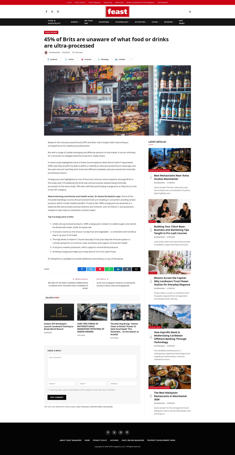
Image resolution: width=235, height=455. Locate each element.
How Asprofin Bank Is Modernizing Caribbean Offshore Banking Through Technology (170, 337)
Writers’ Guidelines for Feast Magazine (140, 2)
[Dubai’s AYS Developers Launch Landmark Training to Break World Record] (59, 312)
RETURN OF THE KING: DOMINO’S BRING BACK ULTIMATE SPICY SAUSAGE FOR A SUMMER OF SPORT (68, 285)
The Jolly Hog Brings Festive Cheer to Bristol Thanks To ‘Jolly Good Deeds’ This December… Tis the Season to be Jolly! (125, 329)
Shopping (104, 22)
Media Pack (119, 2)
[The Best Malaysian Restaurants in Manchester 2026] (169, 377)
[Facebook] (35, 148)
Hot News (182, 21)
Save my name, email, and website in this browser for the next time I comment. (83, 390)
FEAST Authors (80, 2)
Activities (140, 22)
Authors (114, 440)
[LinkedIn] (35, 161)
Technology (121, 22)
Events (74, 22)
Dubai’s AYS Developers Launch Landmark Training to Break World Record (58, 326)
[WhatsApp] (35, 167)
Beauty (152, 221)
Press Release (51, 32)
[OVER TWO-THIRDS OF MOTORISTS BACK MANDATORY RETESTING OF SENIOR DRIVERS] (92, 312)
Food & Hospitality (54, 21)
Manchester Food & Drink (159, 170)
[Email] (35, 180)
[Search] (190, 11)
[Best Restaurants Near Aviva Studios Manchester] (169, 160)
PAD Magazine (163, 2)
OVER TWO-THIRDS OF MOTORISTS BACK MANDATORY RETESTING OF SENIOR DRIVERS (90, 328)
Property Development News (161, 440)
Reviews (168, 22)
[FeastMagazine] (117, 11)
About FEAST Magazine (71, 440)
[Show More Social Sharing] (131, 59)
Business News (154, 327)
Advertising (108, 2)
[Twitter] (35, 155)
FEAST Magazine (94, 2)
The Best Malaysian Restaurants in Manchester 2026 (170, 396)
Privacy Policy (100, 440)
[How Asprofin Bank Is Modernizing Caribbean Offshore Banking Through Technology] (169, 316)
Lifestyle (152, 273)
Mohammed (55, 52)
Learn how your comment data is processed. (94, 406)
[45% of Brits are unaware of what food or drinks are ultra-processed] (117, 100)
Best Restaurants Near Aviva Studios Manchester (171, 177)
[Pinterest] (35, 173)
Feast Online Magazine (133, 440)
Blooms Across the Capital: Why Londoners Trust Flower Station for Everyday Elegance (172, 281)
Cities (155, 22)
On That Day (88, 21)
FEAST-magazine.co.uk (117, 446)
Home (69, 2)
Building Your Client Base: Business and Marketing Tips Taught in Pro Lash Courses (171, 230)
